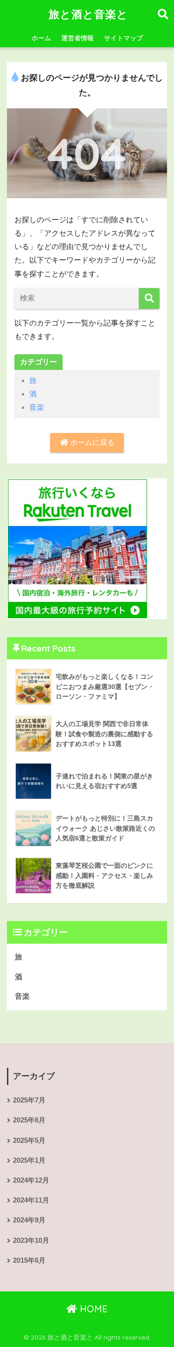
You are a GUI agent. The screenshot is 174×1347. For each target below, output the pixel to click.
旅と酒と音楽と (88, 14)
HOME (92, 1309)
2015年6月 (29, 1260)
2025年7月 (29, 1100)
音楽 (36, 407)
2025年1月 (29, 1160)
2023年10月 (31, 1240)
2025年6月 (29, 1120)
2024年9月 (29, 1220)
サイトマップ (123, 38)
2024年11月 (31, 1200)
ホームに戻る (91, 442)
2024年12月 (31, 1180)
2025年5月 (29, 1140)
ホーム (41, 38)
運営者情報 (77, 38)
